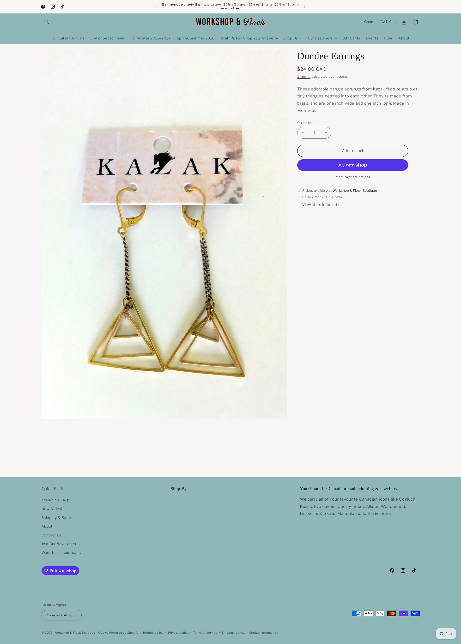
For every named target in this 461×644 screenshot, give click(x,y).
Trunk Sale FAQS (56, 500)
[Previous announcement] (156, 6)
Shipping (303, 76)
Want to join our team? (62, 552)
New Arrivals (53, 509)
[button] (47, 21)
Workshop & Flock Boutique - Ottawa (81, 632)
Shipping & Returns (58, 518)
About (47, 526)
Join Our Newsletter (59, 544)
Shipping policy (233, 632)
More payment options (353, 177)
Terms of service (205, 632)
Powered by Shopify (123, 632)
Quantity (304, 123)
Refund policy (153, 632)
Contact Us (51, 535)
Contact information (263, 632)
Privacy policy (178, 632)
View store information (322, 205)
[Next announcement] (304, 6)
